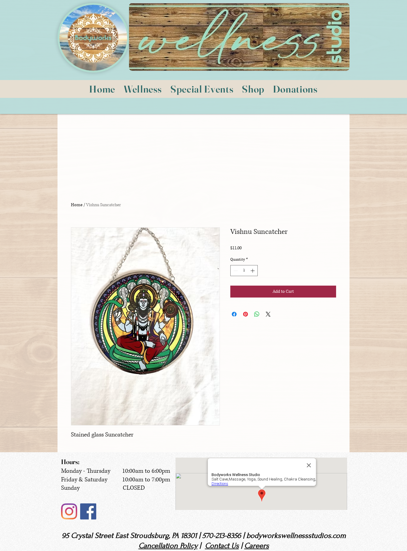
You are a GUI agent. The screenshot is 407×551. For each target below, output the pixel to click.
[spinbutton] (244, 270)
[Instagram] (69, 511)
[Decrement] (235, 270)
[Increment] (253, 270)
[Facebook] (88, 511)
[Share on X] (268, 314)
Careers (256, 545)
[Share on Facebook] (234, 314)
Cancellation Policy (168, 545)
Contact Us (222, 545)
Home (77, 205)
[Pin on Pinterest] (245, 314)
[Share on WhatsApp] (256, 314)
